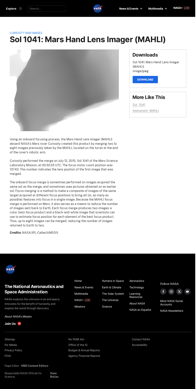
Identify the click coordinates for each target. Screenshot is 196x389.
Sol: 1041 (139, 105)
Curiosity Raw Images (26, 33)
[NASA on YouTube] (187, 292)
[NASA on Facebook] (163, 292)
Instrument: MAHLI (146, 111)
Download (145, 79)
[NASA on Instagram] (171, 292)
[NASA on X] (179, 292)
